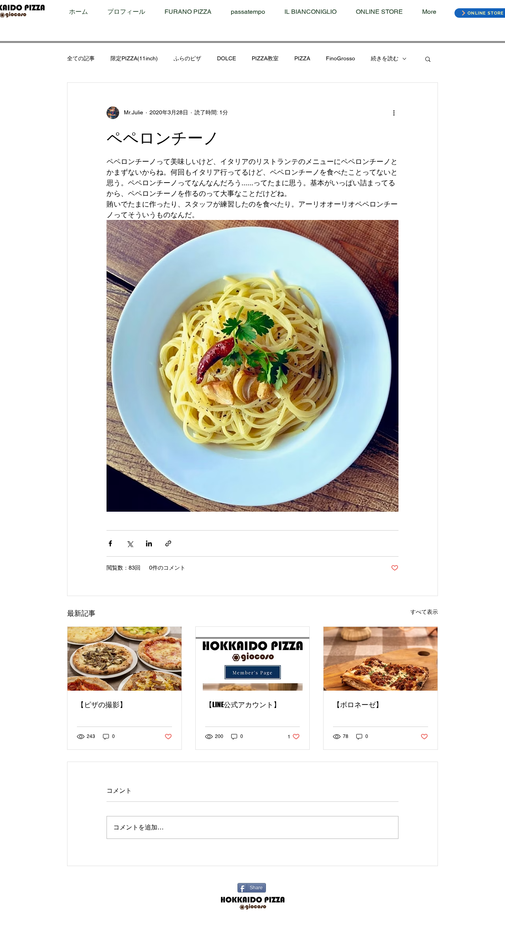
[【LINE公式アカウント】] (253, 659)
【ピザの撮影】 (102, 704)
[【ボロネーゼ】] (381, 659)
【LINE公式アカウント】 (243, 704)
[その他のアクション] (393, 112)
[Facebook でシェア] (110, 543)
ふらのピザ (187, 58)
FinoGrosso (340, 58)
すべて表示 (424, 612)
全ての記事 (81, 58)
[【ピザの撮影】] (124, 659)
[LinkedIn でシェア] (149, 543)
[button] (428, 59)
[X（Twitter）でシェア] (129, 543)
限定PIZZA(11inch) (134, 58)
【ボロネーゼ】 (358, 704)
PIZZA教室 (265, 58)
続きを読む (384, 58)
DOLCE (226, 58)
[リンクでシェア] (168, 543)
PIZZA (302, 58)
